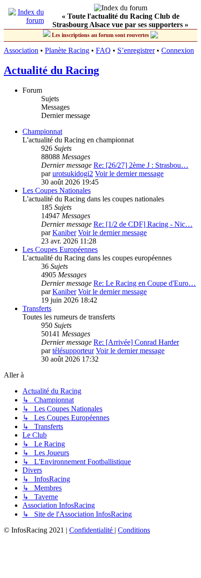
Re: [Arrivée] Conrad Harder (136, 342)
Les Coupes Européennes (60, 249)
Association (21, 50)
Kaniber (64, 233)
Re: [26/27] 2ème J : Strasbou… (140, 165)
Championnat (42, 131)
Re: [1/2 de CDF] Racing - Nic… (143, 224)
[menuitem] (92, 530)
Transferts (36, 308)
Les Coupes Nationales (56, 190)
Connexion (177, 50)
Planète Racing (67, 50)
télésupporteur (73, 351)
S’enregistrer (136, 50)
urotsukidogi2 (72, 174)
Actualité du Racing (51, 70)
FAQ (103, 50)
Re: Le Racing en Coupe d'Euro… (144, 283)
